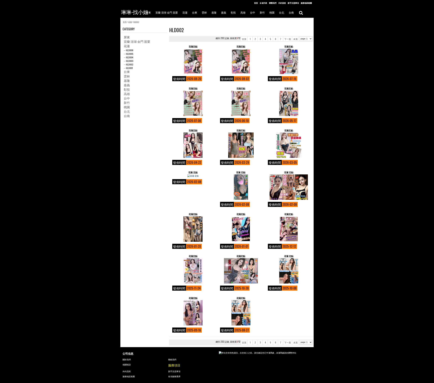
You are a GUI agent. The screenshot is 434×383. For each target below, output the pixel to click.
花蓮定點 (193, 46)
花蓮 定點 (193, 172)
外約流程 (282, 3)
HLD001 (129, 68)
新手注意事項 (293, 3)
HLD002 (129, 64)
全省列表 (263, 3)
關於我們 (127, 359)
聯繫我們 (273, 3)
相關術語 (127, 364)
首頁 (256, 3)
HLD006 (129, 50)
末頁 (295, 39)
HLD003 (129, 61)
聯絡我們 (172, 359)
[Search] (301, 12)
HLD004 (129, 57)
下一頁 (287, 39)
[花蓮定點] (193, 61)
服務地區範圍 (306, 3)
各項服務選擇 (174, 376)
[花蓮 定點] (193, 175)
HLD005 (129, 53)
